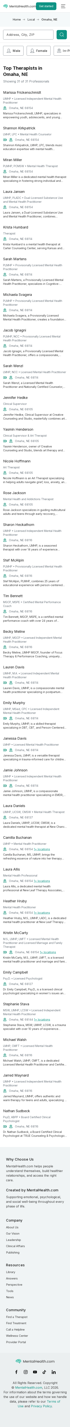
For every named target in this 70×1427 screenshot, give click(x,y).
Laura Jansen (14, 192)
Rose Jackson (14, 493)
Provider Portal (16, 1342)
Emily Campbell (15, 972)
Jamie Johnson (15, 770)
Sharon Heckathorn (18, 525)
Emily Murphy (14, 703)
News (10, 1297)
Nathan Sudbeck (16, 1111)
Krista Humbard (15, 227)
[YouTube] (35, 1372)
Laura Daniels (14, 806)
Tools (9, 1291)
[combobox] (28, 34)
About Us (12, 1227)
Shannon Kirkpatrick (19, 128)
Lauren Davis (13, 667)
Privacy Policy (41, 1406)
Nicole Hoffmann (17, 461)
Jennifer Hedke (15, 398)
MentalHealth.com (28, 1387)
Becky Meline (14, 631)
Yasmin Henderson (18, 429)
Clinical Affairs (15, 1246)
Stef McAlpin (13, 560)
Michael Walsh (14, 1040)
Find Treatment (16, 1323)
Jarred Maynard (16, 1075)
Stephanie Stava (16, 1004)
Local (31, 19)
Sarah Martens (14, 259)
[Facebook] (16, 1372)
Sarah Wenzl (13, 366)
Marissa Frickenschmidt (22, 92)
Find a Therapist (16, 1317)
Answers (12, 1278)
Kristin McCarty (15, 933)
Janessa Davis (14, 738)
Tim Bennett (13, 596)
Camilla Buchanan (17, 837)
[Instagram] (25, 1372)
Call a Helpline (15, 1329)
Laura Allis (11, 869)
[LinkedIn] (53, 1372)
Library (10, 1272)
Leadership (13, 1240)
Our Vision (12, 1233)
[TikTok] (44, 1372)
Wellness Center (17, 1336)
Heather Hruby (15, 901)
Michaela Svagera (17, 295)
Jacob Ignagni (14, 330)
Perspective (14, 1284)
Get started (46, 6)
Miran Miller (12, 160)
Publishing (12, 1252)
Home (17, 19)
